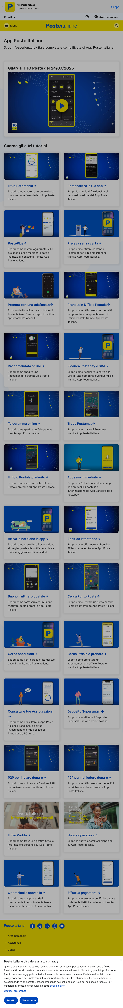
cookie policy (57, 985)
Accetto (11, 1000)
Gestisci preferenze (15, 990)
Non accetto (29, 1000)
